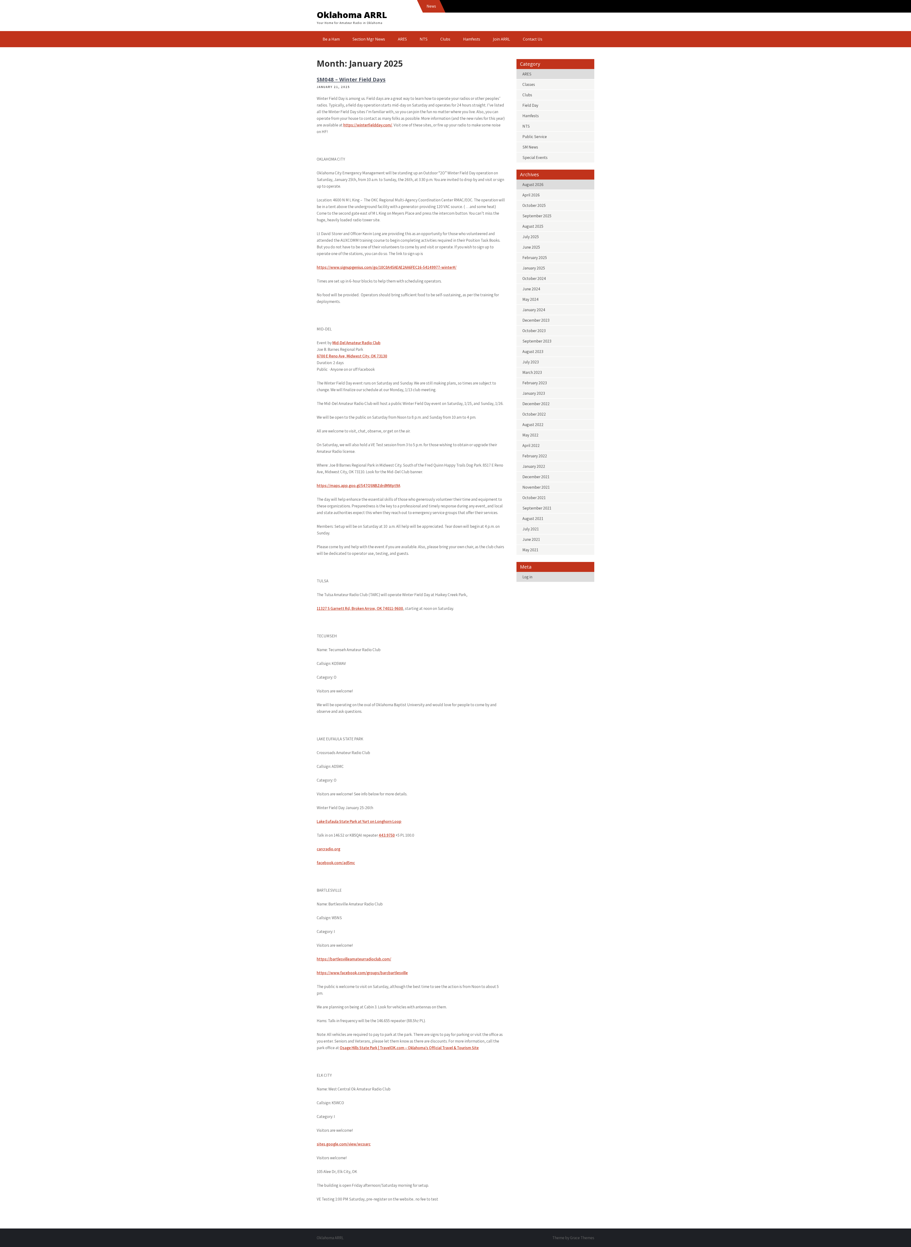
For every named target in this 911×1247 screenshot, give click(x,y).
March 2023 (532, 372)
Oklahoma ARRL (352, 15)
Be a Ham (331, 39)
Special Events (535, 157)
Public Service (534, 136)
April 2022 (531, 445)
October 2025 (534, 205)
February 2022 (534, 456)
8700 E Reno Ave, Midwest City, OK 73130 (352, 356)
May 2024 (530, 299)
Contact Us (532, 39)
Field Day (530, 105)
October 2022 (534, 414)
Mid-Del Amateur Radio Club (356, 342)
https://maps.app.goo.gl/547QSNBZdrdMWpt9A (358, 485)
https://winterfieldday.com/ (367, 125)
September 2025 (536, 215)
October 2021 (534, 497)
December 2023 (535, 320)
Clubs (445, 39)
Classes (528, 84)
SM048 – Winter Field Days (351, 79)
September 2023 (536, 341)
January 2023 (533, 393)
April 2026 (531, 195)
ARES (402, 39)
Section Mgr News (369, 39)
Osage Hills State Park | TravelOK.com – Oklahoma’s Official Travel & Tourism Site (409, 1047)
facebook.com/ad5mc (336, 862)
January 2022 (533, 466)
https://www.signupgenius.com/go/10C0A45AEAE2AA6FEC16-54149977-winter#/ (386, 267)
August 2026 (533, 184)
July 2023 (530, 362)
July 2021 (530, 529)
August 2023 (532, 351)
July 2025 (530, 236)
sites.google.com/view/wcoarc (344, 1144)
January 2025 (533, 268)
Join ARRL (501, 39)
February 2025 (534, 257)
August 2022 (533, 424)
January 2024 (533, 309)
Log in (527, 576)
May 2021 (530, 549)
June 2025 (531, 247)
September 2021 (536, 508)
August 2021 (532, 518)
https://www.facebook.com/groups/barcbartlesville (362, 972)
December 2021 (535, 476)
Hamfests (471, 39)
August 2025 (532, 226)
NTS (424, 39)
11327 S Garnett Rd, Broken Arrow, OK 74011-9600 (360, 608)
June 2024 (531, 289)
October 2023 (534, 330)
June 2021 (531, 539)
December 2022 (536, 403)
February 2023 (534, 382)
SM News (530, 147)
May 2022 (530, 435)
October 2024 (534, 278)
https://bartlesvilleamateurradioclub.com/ (354, 959)
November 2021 (536, 487)
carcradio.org (328, 849)
